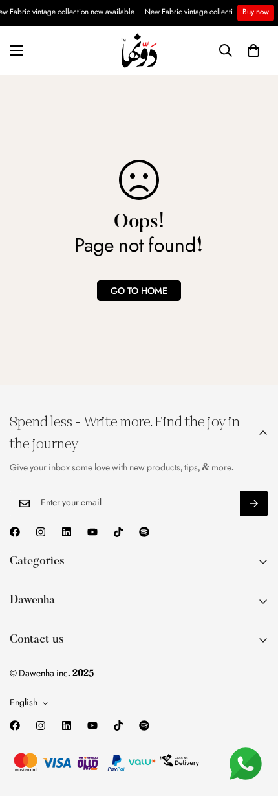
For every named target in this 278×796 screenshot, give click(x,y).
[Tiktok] (118, 532)
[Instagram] (41, 532)
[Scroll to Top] (255, 727)
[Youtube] (92, 532)
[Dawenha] (139, 50)
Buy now (255, 12)
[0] (253, 50)
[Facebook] (15, 532)
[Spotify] (144, 532)
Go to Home (139, 290)
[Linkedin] (66, 532)
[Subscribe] (254, 503)
